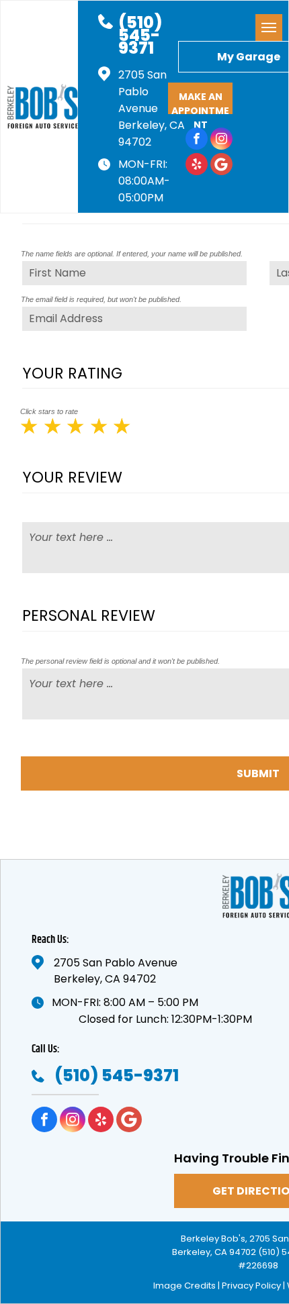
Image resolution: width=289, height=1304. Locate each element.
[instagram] (221, 140)
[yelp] (196, 166)
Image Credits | (186, 1285)
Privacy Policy (251, 1285)
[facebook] (196, 140)
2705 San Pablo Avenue (142, 91)
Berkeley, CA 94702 (105, 979)
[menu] (268, 27)
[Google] (221, 166)
